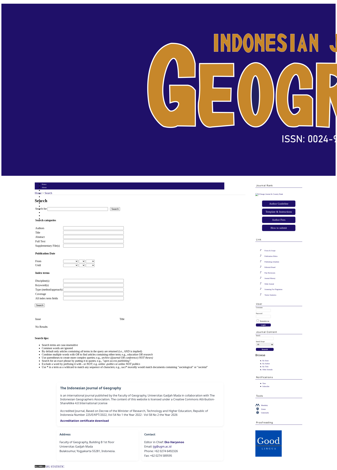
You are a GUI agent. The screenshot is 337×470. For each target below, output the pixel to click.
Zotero (263, 409)
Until (38, 265)
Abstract (40, 236)
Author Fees (278, 219)
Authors (39, 228)
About (44, 187)
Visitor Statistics (270, 295)
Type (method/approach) (48, 289)
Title (37, 232)
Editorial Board (270, 267)
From (38, 261)
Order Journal (269, 284)
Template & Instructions (279, 211)
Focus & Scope (270, 251)
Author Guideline (278, 203)
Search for (41, 208)
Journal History (270, 278)
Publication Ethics (271, 256)
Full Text (40, 241)
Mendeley (264, 405)
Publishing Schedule (272, 262)
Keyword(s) (42, 285)
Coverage (40, 293)
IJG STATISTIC (55, 466)
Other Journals (267, 370)
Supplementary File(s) (47, 245)
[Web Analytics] (40, 466)
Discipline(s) (42, 280)
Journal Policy (47, 213)
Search (44, 197)
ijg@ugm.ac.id (162, 446)
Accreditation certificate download (84, 421)
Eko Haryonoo (174, 442)
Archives (45, 203)
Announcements (48, 206)
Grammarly (265, 413)
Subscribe (265, 386)
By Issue (265, 361)
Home (44, 184)
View (264, 383)
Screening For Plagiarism (273, 289)
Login (44, 191)
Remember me (264, 321)
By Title (265, 367)
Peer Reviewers (270, 273)
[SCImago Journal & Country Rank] (269, 194)
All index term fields (46, 298)
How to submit (279, 227)
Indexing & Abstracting (51, 216)
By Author (266, 364)
